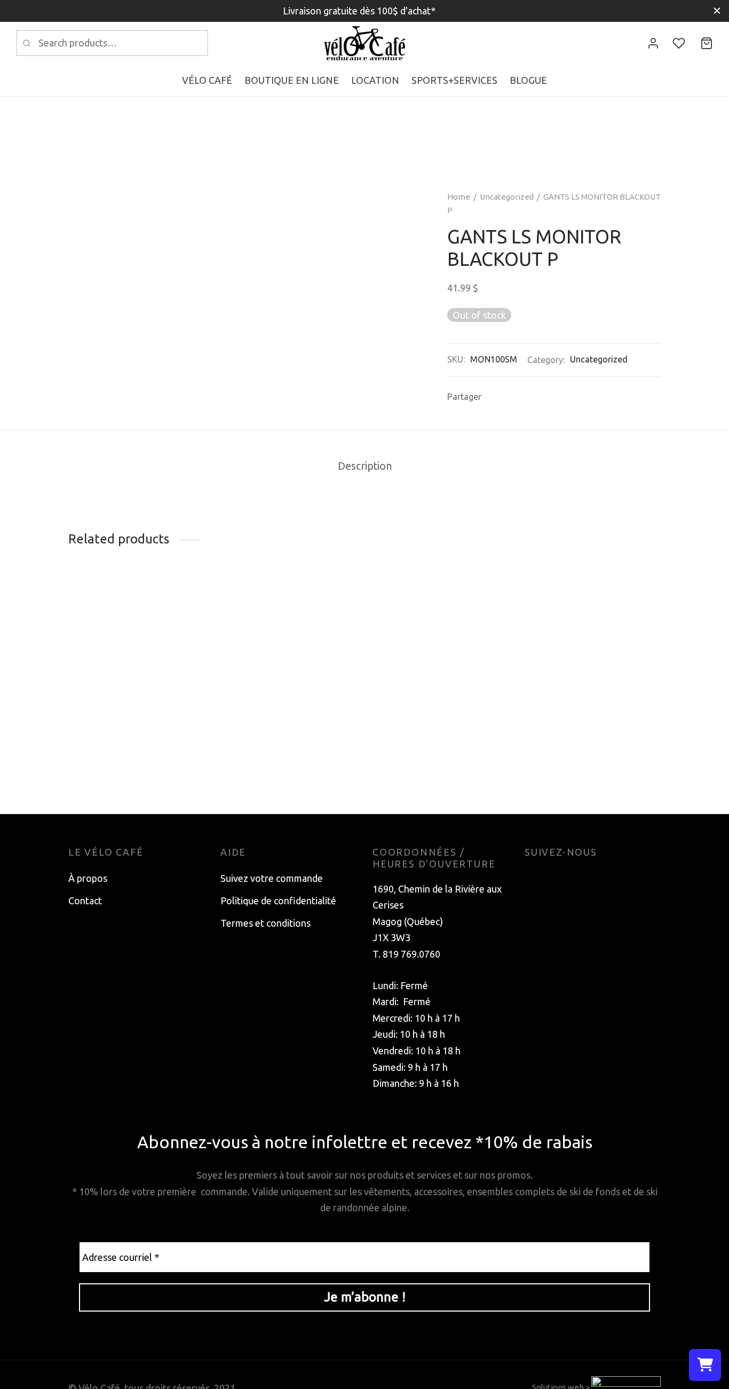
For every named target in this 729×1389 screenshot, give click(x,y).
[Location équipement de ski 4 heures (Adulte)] (593, 666)
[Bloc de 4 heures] (288, 607)
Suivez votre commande (271, 878)
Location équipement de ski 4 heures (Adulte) (583, 755)
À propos (87, 878)
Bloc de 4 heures (255, 631)
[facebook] (533, 878)
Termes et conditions (265, 923)
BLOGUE (528, 80)
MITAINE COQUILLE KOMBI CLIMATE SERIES (433, 755)
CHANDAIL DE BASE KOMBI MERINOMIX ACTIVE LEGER (129, 637)
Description (365, 466)
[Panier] (706, 43)
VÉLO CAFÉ (207, 80)
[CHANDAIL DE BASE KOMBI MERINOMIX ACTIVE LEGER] (136, 607)
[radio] (76, 674)
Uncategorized (507, 196)
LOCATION (375, 80)
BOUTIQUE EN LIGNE (291, 80)
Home (458, 196)
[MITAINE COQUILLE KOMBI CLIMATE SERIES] (441, 666)
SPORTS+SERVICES (454, 80)
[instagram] (554, 878)
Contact (85, 900)
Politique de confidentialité (278, 900)
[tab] (365, 466)
